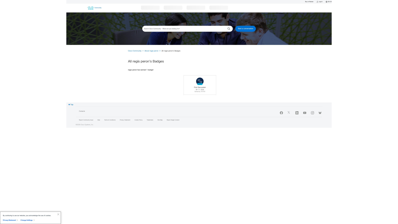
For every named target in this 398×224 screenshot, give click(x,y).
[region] (30, 218)
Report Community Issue (86, 120)
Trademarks (150, 120)
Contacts (82, 111)
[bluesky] (320, 112)
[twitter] (289, 112)
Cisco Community (134, 51)
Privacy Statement (9, 220)
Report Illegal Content (173, 120)
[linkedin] (296, 112)
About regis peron (151, 51)
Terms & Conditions (110, 120)
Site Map (160, 120)
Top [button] (71, 104)
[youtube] (304, 112)
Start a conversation (245, 28)
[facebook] (281, 112)
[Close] (58, 214)
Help (98, 120)
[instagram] (312, 112)
